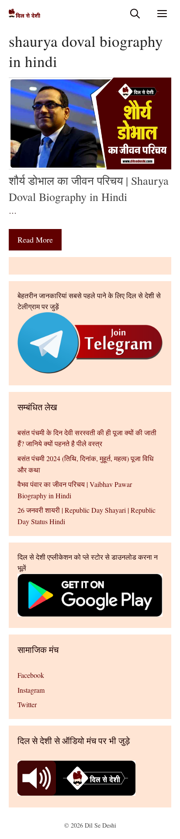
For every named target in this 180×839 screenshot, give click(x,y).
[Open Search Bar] (135, 13)
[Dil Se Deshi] (24, 13)
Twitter (27, 704)
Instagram (31, 689)
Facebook (30, 675)
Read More (35, 239)
